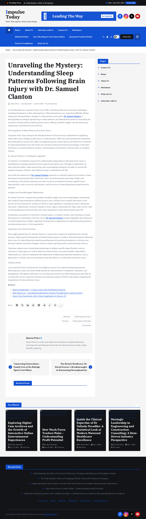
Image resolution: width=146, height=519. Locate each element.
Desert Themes (51, 514)
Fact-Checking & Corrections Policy (49, 36)
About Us (29, 30)
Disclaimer (77, 30)
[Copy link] (61, 305)
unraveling (87, 325)
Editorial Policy (22, 36)
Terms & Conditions (24, 43)
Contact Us (63, 30)
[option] (21, 430)
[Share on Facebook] (17, 305)
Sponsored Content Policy (80, 36)
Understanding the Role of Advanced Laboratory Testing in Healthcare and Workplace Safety (74, 473)
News (114, 421)
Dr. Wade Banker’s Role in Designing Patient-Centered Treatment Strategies (74, 478)
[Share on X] (22, 305)
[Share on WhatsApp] (33, 305)
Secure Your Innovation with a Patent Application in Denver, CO (39, 296)
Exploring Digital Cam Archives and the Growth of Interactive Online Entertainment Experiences (74, 483)
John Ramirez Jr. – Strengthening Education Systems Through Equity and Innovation (48, 293)
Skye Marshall (17, 444)
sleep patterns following (82, 321)
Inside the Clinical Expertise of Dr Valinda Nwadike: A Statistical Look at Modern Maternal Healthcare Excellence (74, 493)
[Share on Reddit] (44, 305)
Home (17, 30)
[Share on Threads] (55, 305)
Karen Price (15, 104)
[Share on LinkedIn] (28, 305)
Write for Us (43, 43)
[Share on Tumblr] (50, 305)
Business (67, 316)
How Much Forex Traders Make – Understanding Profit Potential (74, 488)
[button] (135, 405)
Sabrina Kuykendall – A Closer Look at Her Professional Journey (39, 289)
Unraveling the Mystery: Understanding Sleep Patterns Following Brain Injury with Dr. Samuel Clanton (54, 50)
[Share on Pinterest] (39, 305)
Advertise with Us (45, 30)
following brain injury (83, 316)
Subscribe (127, 36)
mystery (66, 321)
